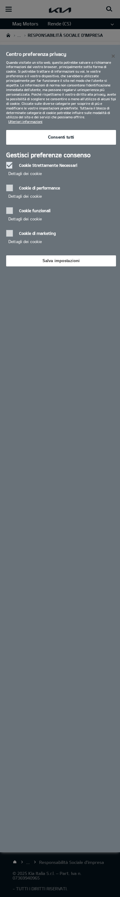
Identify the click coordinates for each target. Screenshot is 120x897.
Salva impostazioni (61, 260)
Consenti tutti (61, 137)
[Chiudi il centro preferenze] (113, 56)
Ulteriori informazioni (25, 122)
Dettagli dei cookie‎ (25, 173)
